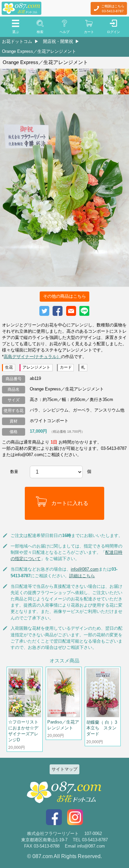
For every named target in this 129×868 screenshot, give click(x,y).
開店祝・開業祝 (58, 41)
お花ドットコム (17, 41)
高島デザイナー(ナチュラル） (32, 356)
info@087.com (85, 569)
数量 (14, 472)
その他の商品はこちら (64, 296)
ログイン (113, 32)
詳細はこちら (82, 575)
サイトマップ (64, 769)
